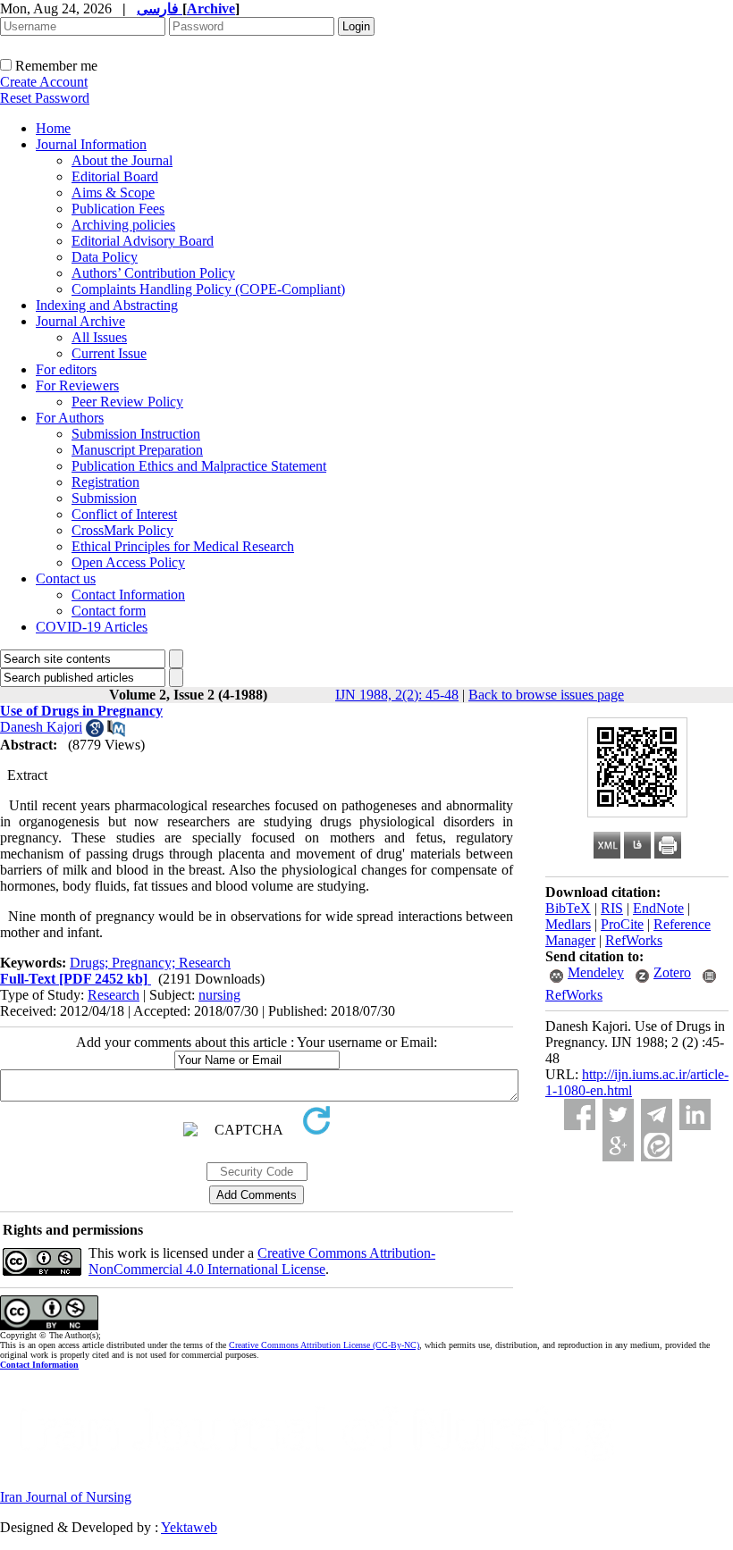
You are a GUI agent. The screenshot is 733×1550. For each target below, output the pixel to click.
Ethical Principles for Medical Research (183, 546)
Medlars (568, 924)
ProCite (622, 924)
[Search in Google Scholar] (95, 732)
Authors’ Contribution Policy (153, 273)
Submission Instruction (136, 433)
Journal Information (91, 144)
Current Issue (109, 353)
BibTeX (568, 908)
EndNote (658, 908)
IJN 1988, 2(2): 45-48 (397, 694)
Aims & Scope (113, 192)
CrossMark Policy (122, 530)
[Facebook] (579, 1114)
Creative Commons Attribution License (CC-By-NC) (324, 1345)
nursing (219, 994)
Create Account (44, 81)
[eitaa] (656, 1145)
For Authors (70, 417)
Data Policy (105, 256)
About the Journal (122, 160)
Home (53, 128)
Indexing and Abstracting (107, 305)
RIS (612, 908)
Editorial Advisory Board (143, 240)
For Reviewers (77, 385)
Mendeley (596, 972)
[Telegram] (656, 1114)
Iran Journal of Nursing (65, 1496)
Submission (104, 498)
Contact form (109, 610)
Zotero (672, 972)
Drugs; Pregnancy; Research (150, 962)
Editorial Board (115, 176)
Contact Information (128, 594)
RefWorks (633, 940)
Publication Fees (118, 208)
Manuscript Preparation (137, 449)
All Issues (99, 337)
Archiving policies (123, 224)
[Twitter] (618, 1114)
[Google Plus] (618, 1145)
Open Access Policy (128, 562)
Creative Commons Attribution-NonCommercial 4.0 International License (261, 1261)
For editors (66, 369)
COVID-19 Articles (91, 626)
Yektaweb (189, 1527)
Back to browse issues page (546, 694)
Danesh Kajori (41, 726)
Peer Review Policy (127, 401)
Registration (105, 482)
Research (113, 994)
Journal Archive (80, 321)
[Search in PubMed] (116, 732)
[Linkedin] (695, 1114)
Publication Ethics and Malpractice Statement (199, 465)
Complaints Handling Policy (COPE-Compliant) (208, 289)
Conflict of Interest (124, 514)
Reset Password (44, 97)
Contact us (66, 578)
